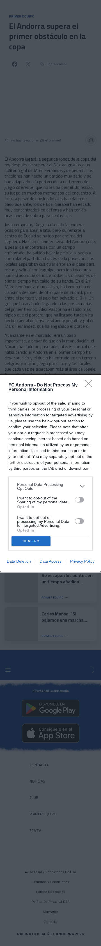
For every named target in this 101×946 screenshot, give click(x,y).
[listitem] (50, 486)
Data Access (50, 561)
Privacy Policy (82, 561)
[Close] (90, 385)
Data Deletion (19, 561)
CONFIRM (31, 541)
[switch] (79, 500)
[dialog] (50, 473)
